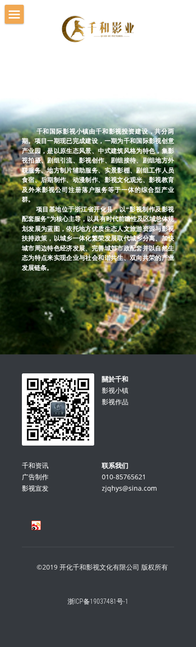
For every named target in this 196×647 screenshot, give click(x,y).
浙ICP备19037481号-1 (98, 601)
